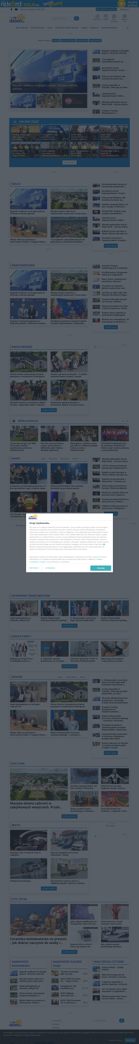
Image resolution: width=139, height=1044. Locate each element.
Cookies (42, 562)
